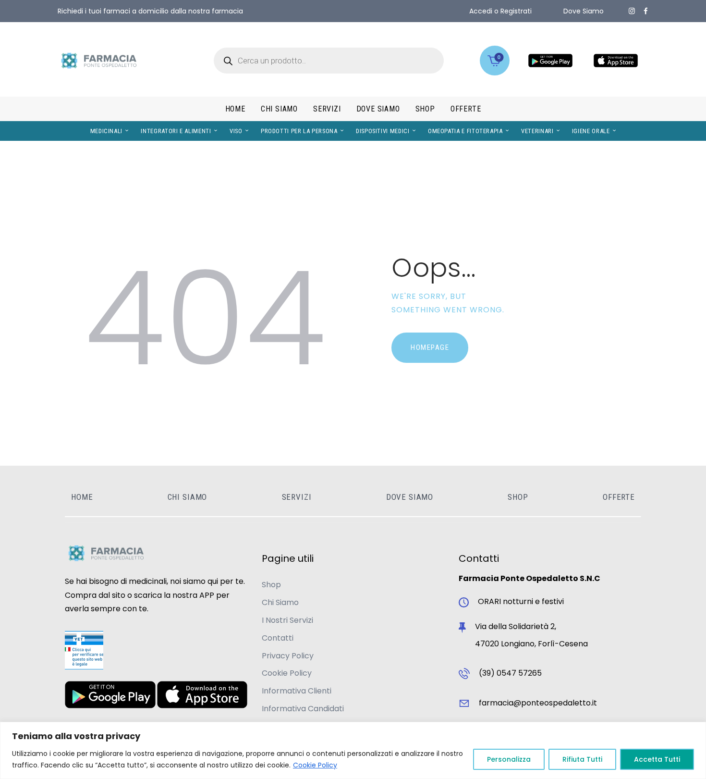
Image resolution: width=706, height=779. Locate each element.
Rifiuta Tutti (582, 759)
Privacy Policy (288, 655)
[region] (353, 750)
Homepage (430, 347)
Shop (271, 584)
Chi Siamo (280, 602)
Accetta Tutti (657, 759)
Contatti (277, 637)
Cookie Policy (315, 765)
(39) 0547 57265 (510, 673)
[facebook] (645, 11)
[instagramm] (631, 11)
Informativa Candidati (303, 708)
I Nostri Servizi (287, 620)
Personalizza (509, 759)
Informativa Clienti (296, 690)
